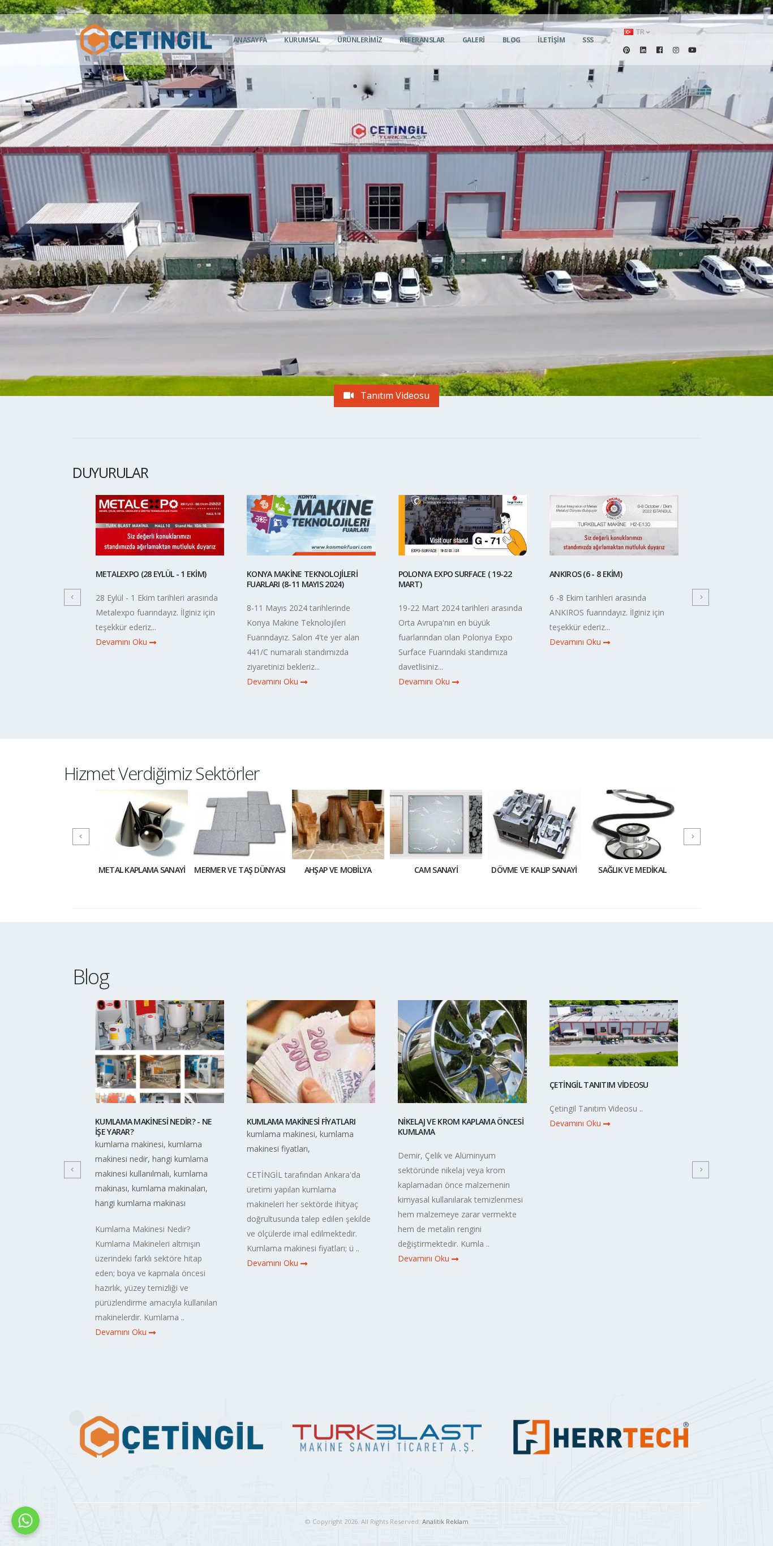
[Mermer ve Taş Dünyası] (240, 824)
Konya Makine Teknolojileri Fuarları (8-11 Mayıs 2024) (302, 579)
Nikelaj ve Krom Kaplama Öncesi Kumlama (309, 1126)
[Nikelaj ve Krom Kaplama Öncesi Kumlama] (311, 1056)
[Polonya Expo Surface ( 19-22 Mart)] (462, 530)
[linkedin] (643, 50)
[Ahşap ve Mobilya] (338, 824)
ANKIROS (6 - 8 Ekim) (585, 574)
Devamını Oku (122, 641)
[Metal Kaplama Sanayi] (142, 824)
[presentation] (72, 597)
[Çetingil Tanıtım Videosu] (462, 1038)
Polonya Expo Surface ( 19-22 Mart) (455, 579)
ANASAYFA (250, 40)
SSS (588, 40)
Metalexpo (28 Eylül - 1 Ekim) (151, 574)
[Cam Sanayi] (436, 824)
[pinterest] (626, 50)
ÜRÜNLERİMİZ (360, 40)
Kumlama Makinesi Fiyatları (150, 1121)
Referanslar (422, 40)
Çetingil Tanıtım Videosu (447, 1084)
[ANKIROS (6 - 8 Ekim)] (613, 530)
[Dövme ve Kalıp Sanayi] (534, 824)
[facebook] (659, 50)
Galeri (473, 40)
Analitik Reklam (445, 1521)
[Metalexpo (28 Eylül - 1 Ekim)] (160, 530)
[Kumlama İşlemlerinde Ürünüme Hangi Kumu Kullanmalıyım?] (613, 1056)
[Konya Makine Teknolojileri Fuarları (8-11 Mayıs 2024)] (311, 530)
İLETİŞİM (551, 40)
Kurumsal (302, 40)
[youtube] (692, 50)
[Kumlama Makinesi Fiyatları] (160, 1056)
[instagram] (676, 50)
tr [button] (640, 32)
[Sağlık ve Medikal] (632, 824)
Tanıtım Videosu (394, 395)
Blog (512, 40)
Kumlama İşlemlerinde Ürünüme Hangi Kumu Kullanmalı (613, 1126)
